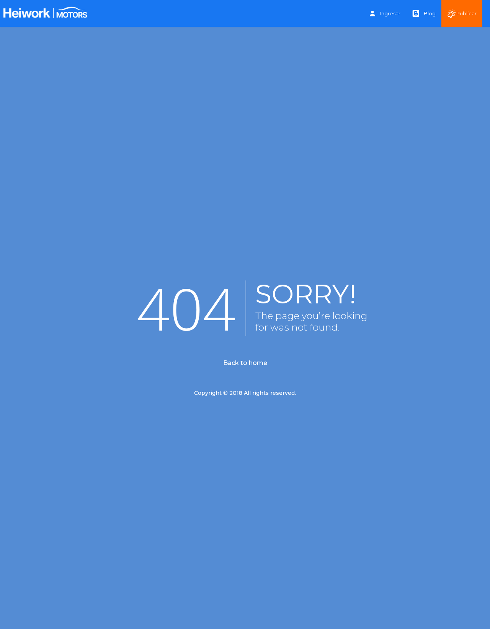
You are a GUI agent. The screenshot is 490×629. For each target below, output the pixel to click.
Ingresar (390, 13)
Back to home (245, 363)
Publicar (466, 13)
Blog (430, 13)
